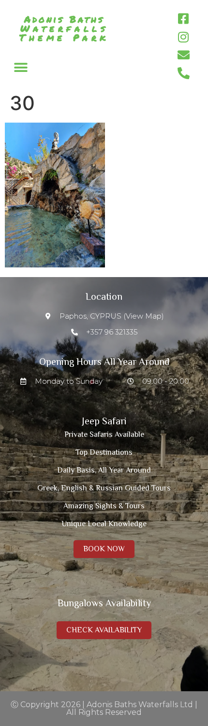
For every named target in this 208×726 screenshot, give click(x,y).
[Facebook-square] (183, 19)
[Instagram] (183, 37)
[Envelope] (183, 55)
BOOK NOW (104, 548)
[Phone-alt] (183, 73)
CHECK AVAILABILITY (104, 630)
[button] (20, 67)
